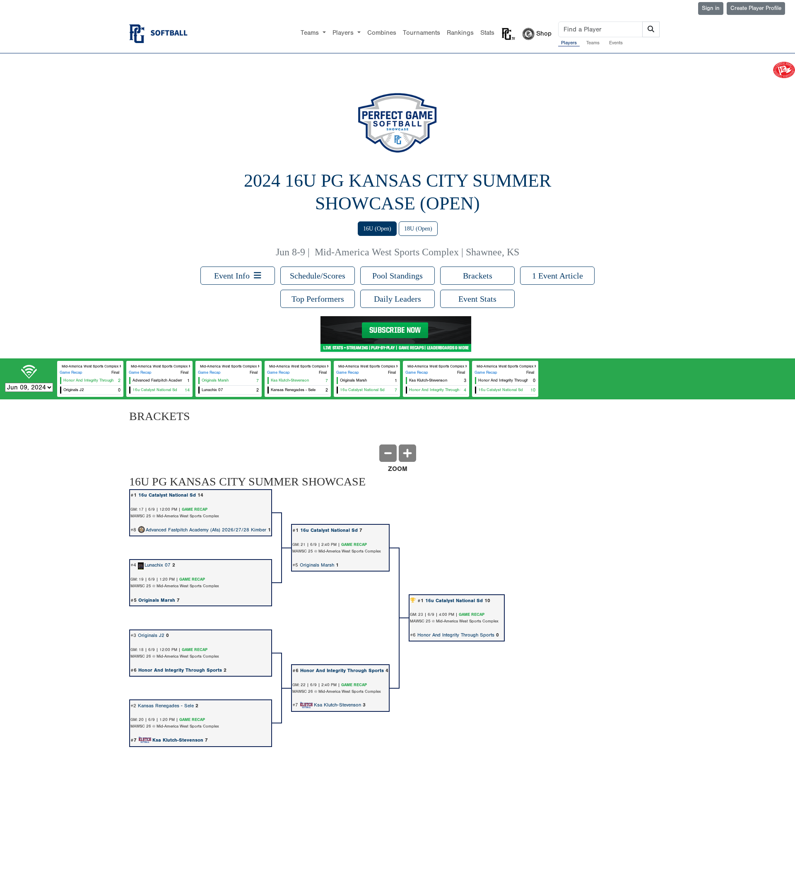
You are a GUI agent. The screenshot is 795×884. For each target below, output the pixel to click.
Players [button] (344, 32)
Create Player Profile (755, 8)
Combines (381, 32)
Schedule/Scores (317, 275)
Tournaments (421, 32)
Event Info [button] (234, 275)
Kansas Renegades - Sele (166, 706)
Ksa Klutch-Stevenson (337, 705)
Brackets (477, 275)
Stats (487, 32)
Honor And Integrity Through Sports (455, 635)
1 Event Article (557, 275)
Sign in (711, 8)
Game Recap (71, 372)
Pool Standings (397, 275)
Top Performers (318, 298)
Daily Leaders (397, 298)
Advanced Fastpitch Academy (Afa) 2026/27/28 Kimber (206, 530)
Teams (593, 43)
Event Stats (477, 298)
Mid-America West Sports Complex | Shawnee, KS (417, 252)
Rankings (460, 32)
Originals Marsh (317, 565)
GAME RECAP (194, 509)
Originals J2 (151, 635)
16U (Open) (377, 229)
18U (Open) (418, 229)
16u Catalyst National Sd (167, 495)
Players (569, 43)
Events (616, 43)
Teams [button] (311, 32)
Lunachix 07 (158, 565)
